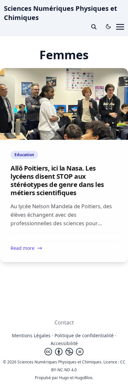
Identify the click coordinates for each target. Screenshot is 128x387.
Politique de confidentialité (84, 335)
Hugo (64, 377)
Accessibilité (64, 343)
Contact (64, 322)
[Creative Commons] (64, 352)
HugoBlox (83, 377)
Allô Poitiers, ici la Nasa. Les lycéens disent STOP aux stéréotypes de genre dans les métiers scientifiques (57, 180)
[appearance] (108, 26)
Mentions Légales (31, 335)
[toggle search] (93, 26)
